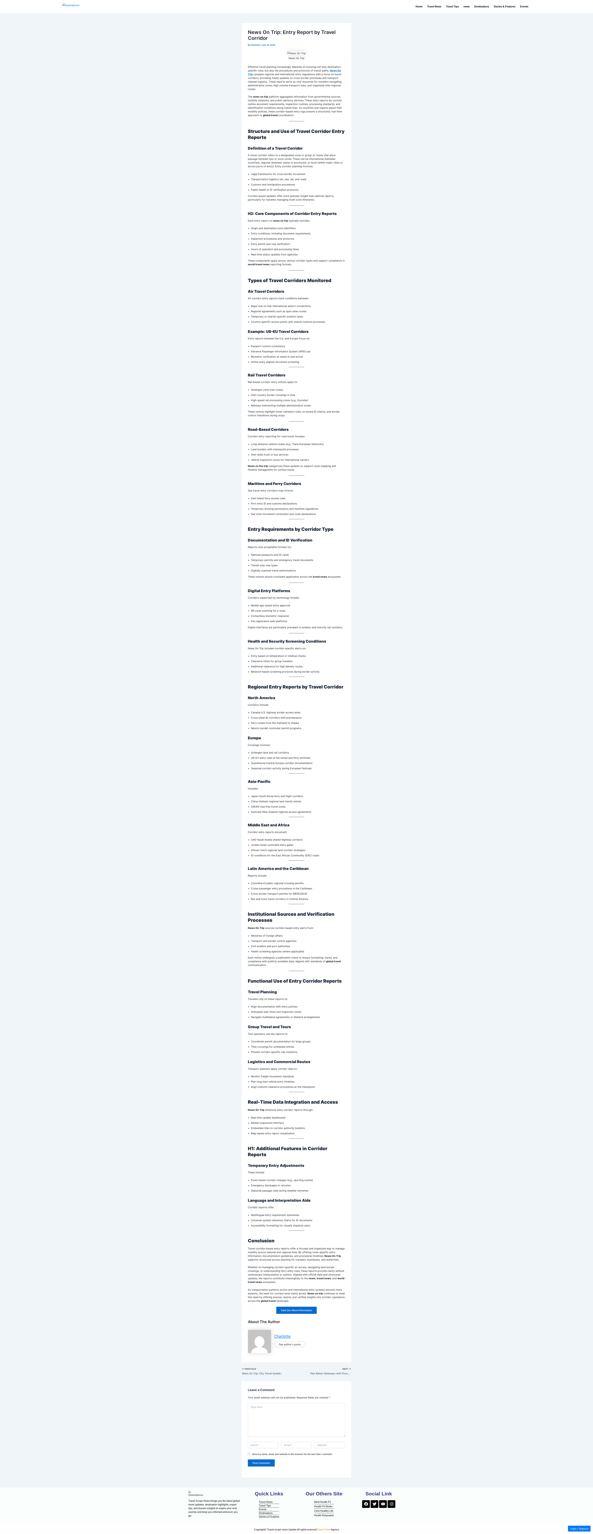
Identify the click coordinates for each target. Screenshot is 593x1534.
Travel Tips (452, 6)
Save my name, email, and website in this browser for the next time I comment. (292, 1454)
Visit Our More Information (296, 1310)
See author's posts (290, 1344)
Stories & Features (504, 6)
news (466, 6)
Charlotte (282, 1336)
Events (524, 6)
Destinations (481, 6)
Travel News (434, 6)
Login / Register (579, 1528)
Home (419, 6)
